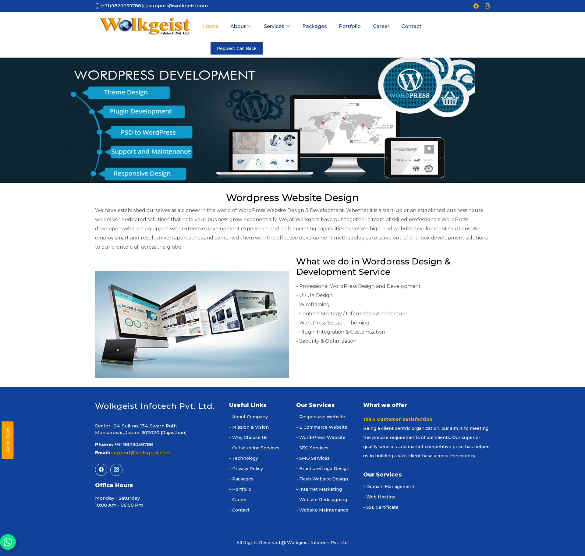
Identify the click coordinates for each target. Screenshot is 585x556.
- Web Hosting (379, 497)
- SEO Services (312, 448)
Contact (411, 26)
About (238, 26)
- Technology (243, 458)
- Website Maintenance (322, 510)
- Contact (239, 510)
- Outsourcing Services (254, 448)
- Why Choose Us (248, 437)
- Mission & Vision (249, 427)
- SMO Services (313, 458)
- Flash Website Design (322, 479)
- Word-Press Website (321, 437)
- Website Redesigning (321, 500)
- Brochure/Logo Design (322, 468)
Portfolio (350, 26)
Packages (314, 26)
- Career (238, 500)
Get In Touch (7, 439)
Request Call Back (237, 48)
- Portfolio (240, 489)
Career (381, 26)
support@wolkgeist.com (178, 6)
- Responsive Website (320, 417)
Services (274, 26)
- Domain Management (388, 486)
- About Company (248, 417)
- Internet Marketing (319, 489)
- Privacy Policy (246, 468)
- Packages (241, 479)
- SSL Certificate (381, 507)
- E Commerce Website (321, 427)
